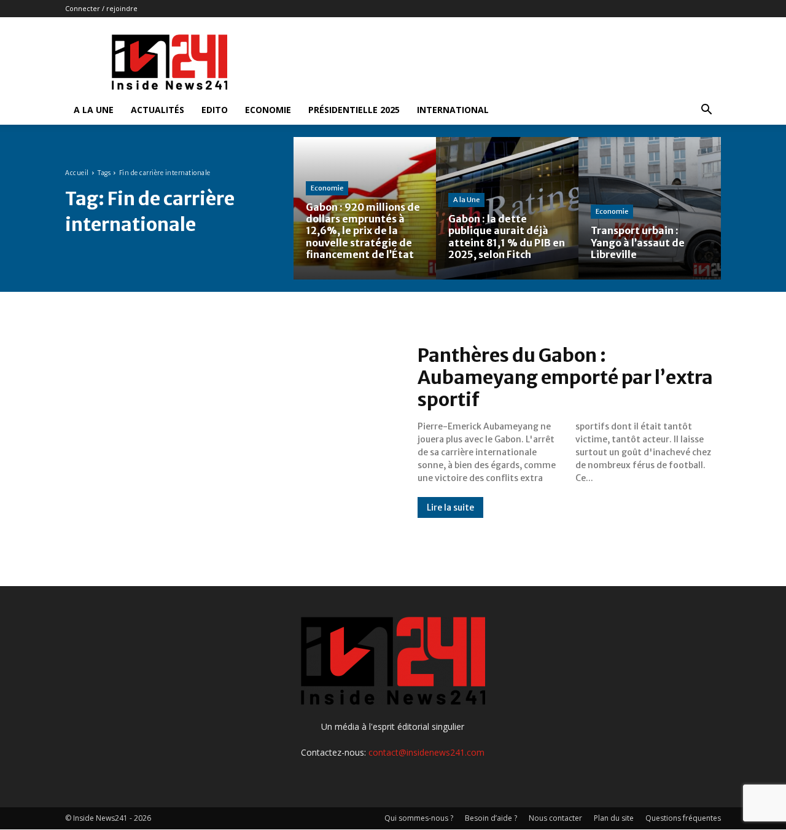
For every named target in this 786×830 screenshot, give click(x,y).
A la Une (94, 109)
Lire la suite (450, 507)
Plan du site (614, 818)
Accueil (77, 173)
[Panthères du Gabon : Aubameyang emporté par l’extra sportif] (229, 431)
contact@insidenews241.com (426, 752)
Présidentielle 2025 (354, 109)
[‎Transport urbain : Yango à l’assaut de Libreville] (649, 208)
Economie (268, 109)
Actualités (157, 109)
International (453, 109)
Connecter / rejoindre (101, 8)
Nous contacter (555, 818)
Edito (214, 109)
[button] (706, 111)
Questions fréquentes (683, 818)
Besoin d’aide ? (491, 818)
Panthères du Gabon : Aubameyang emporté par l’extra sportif (565, 377)
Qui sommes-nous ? (418, 818)
